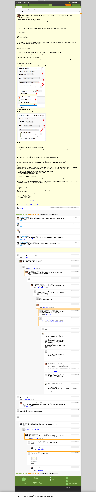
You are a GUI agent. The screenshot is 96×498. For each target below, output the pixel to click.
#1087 (32, 463)
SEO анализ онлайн (36, 482)
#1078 (21, 399)
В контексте (24, 220)
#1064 (35, 287)
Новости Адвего (22, 207)
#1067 (41, 307)
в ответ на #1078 (39, 402)
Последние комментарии (33, 214)
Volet (53, 479)
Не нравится (74, 207)
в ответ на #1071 (59, 328)
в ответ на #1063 (50, 284)
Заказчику (26, 4)
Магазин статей (32, 4)
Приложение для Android (73, 483)
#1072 (46, 329)
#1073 (46, 347)
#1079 (24, 406)
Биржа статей (35, 477)
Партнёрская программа (44, 4)
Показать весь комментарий (47, 323)
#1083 (24, 425)
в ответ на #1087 (51, 467)
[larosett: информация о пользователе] (18, 243)
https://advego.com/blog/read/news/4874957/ (37, 200)
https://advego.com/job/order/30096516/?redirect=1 (34, 429)
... (30, 231)
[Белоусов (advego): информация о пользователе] (32, 447)
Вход (79, 2)
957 (22, 208)
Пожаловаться (52, 207)
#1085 (29, 438)
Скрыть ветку (32, 257)
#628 (21, 245)
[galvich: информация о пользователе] (18, 218)
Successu (44, 317)
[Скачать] (36, 461)
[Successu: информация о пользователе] (40, 318)
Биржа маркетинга (41, 0)
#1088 (35, 449)
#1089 (35, 470)
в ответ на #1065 (56, 304)
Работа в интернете (19, 4)
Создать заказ (68, 4)
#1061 (27, 268)
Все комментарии (53, 214)
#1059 (21, 257)
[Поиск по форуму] (79, 11)
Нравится (68, 207)
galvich (28, 217)
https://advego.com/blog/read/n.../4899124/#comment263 (29, 204)
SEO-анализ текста (62, 0)
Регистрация (74, 2)
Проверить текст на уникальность (39, 479)
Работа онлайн (35, 488)
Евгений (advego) (25, 260)
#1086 (32, 443)
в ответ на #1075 (62, 374)
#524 (21, 239)
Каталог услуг (47, 0)
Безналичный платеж (55, 480)
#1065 (38, 294)
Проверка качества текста (37, 483)
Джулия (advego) (51, 383)
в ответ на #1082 (40, 423)
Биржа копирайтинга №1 (28, 2)
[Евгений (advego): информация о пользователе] (18, 15)
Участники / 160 (44, 214)
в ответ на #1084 (45, 434)
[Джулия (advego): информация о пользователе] (43, 333)
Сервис (37, 4)
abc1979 (28, 223)
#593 (21, 220)
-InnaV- (28, 236)
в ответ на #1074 (50, 384)
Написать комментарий (22, 214)
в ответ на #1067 (55, 310)
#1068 (43, 314)
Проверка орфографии (76, 0)
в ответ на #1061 (45, 271)
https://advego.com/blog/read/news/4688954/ (24, 29)
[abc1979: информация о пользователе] (18, 224)
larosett (28, 242)
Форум (51, 4)
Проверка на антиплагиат (54, 0)
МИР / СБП (54, 477)
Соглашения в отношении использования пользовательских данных (47, 495)
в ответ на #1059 (39, 260)
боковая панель (81, 13)
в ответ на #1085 (45, 441)
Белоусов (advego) (26, 423)
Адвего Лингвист (69, 0)
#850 (21, 226)
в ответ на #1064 (50, 290)
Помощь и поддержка (76, 4)
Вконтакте (70, 480)
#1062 (29, 274)
